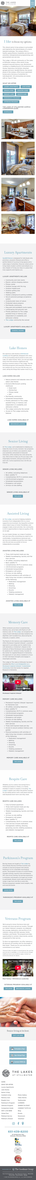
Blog (19, 1110)
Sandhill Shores (7, 258)
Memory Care (9, 94)
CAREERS (21, 1103)
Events (20, 1113)
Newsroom (21, 1116)
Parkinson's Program (8, 1103)
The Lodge (9, 320)
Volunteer (21, 1118)
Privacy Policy (12, 1175)
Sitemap (25, 1175)
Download (8, 112)
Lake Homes (26, 86)
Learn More (8, 890)
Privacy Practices (19, 1175)
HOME (3, 1082)
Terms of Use (30, 1173)
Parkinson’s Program (12, 98)
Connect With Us (19, 1062)
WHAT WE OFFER (7, 1084)
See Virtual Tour (19, 1055)
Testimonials (22, 1100)
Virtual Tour (5, 1113)
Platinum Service (6, 1116)
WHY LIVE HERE (6, 1110)
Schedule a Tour (19, 1049)
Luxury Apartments (11, 86)
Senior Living (8, 90)
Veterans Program (11, 101)
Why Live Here (18, 1035)
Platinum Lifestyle (7, 1118)
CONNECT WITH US (24, 1108)
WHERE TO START (24, 1105)
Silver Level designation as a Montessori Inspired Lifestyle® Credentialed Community (16, 666)
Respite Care (21, 94)
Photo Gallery (22, 1095)
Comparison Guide (7, 1108)
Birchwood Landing (18, 424)
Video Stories (22, 1097)
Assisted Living (22, 90)
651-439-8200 (18, 1131)
